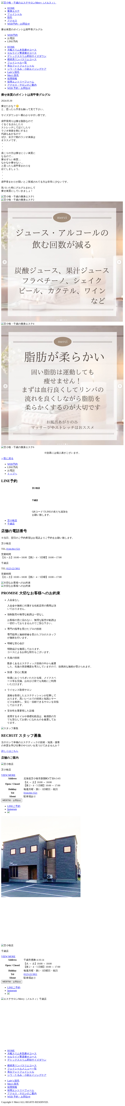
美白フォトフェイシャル (20, 65)
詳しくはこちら (9, 751)
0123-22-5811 (13, 568)
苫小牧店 (12, 520)
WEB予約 (12, 35)
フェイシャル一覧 (17, 62)
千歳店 (11, 523)
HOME (11, 8)
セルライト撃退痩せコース (22, 53)
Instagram (12, 809)
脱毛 (9, 17)
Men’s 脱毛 (13, 75)
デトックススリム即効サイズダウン (26, 56)
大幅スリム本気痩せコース (22, 49)
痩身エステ (13, 11)
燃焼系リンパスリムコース (22, 59)
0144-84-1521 (13, 549)
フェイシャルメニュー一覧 (22, 1068)
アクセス (12, 20)
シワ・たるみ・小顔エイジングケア (26, 69)
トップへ (12, 473)
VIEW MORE (8, 775)
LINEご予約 (13, 806)
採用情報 (12, 78)
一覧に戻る (7, 458)
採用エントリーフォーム (20, 81)
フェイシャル (14, 14)
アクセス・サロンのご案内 (22, 85)
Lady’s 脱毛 (13, 72)
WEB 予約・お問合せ (18, 88)
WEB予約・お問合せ (18, 24)
